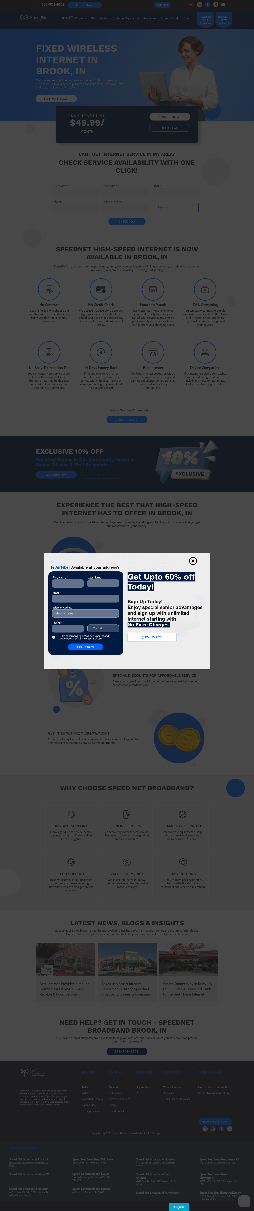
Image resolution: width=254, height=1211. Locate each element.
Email (56, 592)
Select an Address (62, 607)
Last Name (94, 577)
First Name (59, 577)
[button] (193, 561)
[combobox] (85, 613)
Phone (56, 622)
